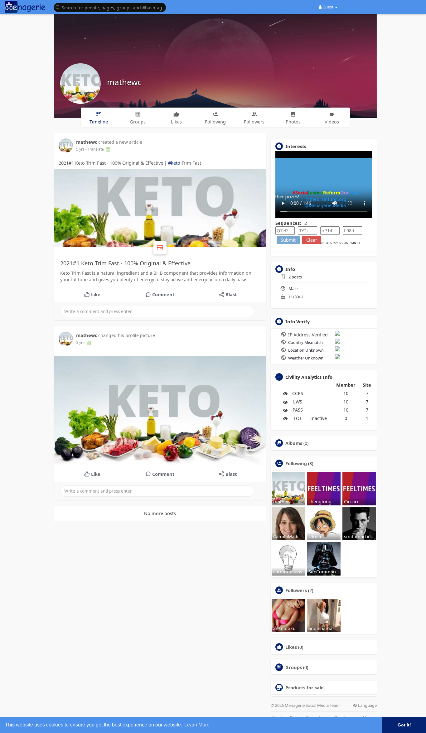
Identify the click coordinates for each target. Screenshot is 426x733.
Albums (293, 443)
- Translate (95, 149)
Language (367, 705)
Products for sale (304, 687)
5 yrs (80, 149)
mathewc (124, 82)
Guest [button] (328, 7)
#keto (174, 163)
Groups (293, 667)
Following (296, 463)
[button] (111, 7)
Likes (291, 646)
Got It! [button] (404, 724)
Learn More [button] (197, 724)
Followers (296, 590)
